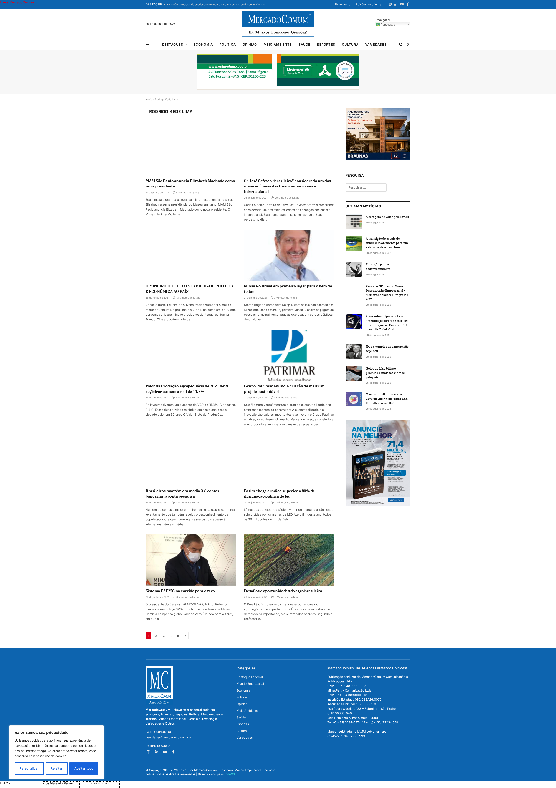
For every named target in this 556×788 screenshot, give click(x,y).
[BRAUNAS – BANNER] (378, 158)
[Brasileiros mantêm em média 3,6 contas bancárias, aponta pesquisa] (191, 460)
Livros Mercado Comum (17, 2)
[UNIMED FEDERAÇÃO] (278, 72)
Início (149, 99)
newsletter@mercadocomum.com (169, 737)
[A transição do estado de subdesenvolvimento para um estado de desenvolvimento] (354, 243)
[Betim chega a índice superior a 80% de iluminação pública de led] (289, 460)
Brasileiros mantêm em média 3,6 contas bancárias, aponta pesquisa (182, 493)
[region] (56, 752)
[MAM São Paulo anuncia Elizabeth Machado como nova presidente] (191, 149)
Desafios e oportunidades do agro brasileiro (283, 590)
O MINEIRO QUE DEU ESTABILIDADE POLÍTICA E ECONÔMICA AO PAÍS (190, 289)
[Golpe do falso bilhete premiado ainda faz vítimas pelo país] (354, 373)
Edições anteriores (368, 4)
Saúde (305, 44)
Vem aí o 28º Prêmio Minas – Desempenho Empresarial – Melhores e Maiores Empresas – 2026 (388, 292)
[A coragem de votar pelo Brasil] (354, 221)
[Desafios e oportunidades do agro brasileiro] (289, 559)
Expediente (342, 4)
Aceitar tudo (83, 768)
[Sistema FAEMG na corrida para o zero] (191, 559)
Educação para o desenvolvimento (378, 266)
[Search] (401, 45)
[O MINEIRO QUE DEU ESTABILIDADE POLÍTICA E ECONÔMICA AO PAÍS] (191, 255)
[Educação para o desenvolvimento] (354, 269)
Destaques (172, 44)
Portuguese (387, 24)
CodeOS (229, 774)
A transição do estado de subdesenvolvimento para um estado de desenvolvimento (214, 4)
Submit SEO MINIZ (100, 783)
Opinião (250, 44)
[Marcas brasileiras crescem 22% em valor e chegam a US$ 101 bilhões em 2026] (354, 399)
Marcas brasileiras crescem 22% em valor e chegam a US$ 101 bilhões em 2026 (387, 398)
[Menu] (147, 45)
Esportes (326, 44)
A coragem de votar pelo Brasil (387, 217)
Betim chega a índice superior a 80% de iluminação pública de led (279, 493)
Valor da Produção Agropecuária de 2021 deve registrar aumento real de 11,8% (187, 388)
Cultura (350, 44)
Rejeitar (56, 768)
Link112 (5, 783)
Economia (203, 44)
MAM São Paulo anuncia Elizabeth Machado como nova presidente (190, 183)
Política (227, 44)
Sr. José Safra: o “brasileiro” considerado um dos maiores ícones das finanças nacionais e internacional (287, 186)
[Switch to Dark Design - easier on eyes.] (408, 44)
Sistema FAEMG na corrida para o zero (180, 590)
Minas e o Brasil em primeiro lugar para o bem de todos (288, 289)
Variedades (376, 44)
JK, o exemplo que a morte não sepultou (387, 349)
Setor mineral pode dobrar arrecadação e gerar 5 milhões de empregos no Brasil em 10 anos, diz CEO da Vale (387, 322)
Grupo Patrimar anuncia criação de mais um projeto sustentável (284, 388)
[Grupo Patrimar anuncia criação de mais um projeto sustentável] (289, 355)
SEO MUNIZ (19, 783)
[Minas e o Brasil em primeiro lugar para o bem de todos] (289, 255)
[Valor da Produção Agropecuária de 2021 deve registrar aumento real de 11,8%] (191, 355)
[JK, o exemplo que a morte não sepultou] (354, 351)
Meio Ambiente (278, 44)
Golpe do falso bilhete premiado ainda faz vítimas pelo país (385, 373)
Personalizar (29, 768)
